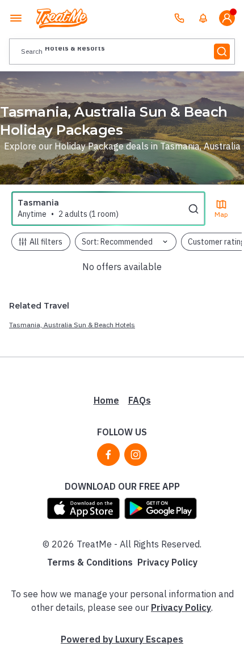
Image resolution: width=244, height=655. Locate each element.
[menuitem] (203, 18)
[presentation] (122, 51)
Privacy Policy (167, 562)
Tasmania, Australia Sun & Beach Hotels (72, 324)
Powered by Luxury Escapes (122, 639)
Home (106, 400)
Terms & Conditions (90, 562)
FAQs (139, 400)
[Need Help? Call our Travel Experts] (179, 18)
